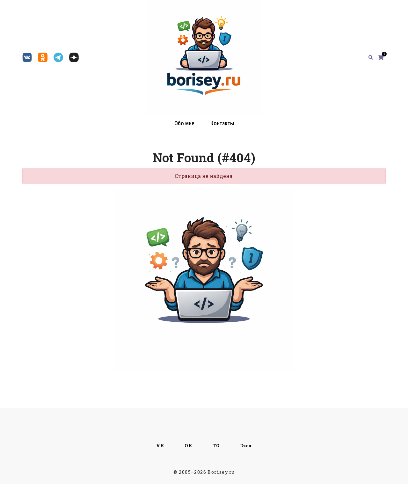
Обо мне (184, 123)
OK (188, 446)
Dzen (246, 446)
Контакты (222, 123)
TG (216, 446)
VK (160, 446)
